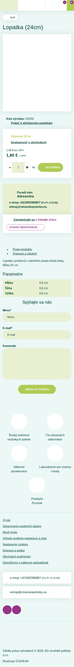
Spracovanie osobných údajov (22, 526)
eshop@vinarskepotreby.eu (28, 206)
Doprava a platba (14, 550)
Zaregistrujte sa (24, 219)
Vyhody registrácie (23, 227)
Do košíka (53, 167)
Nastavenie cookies (15, 544)
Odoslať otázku (37, 389)
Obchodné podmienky (17, 556)
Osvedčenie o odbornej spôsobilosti (25, 562)
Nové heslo (10, 532)
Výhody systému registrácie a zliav (25, 538)
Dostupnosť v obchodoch (29, 142)
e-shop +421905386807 (33, 202)
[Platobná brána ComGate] (12, 636)
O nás (6, 520)
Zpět (12, 17)
